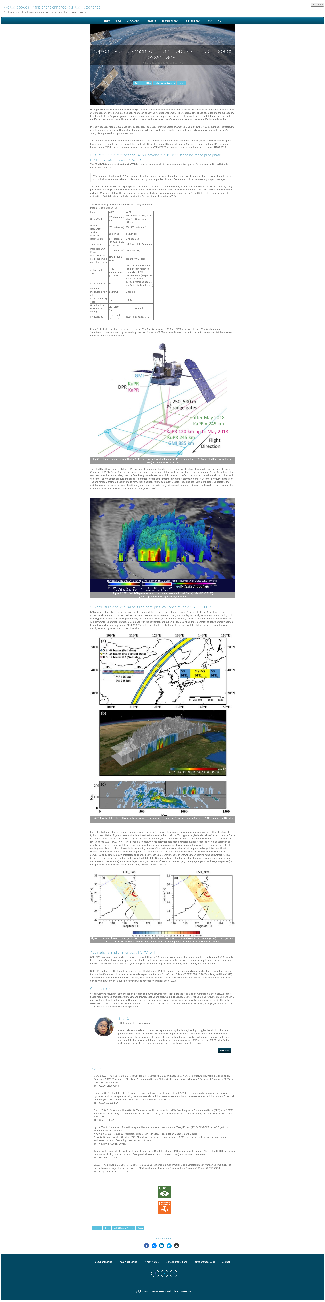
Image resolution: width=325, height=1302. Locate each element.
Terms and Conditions (176, 1261)
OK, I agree (317, 4)
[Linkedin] (161, 1245)
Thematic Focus (170, 20)
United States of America (165, 83)
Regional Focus (193, 20)
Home (107, 20)
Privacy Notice (151, 1261)
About (118, 20)
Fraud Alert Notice (128, 1261)
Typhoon (138, 83)
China (148, 83)
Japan (181, 83)
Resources (150, 20)
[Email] (176, 1245)
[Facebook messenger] (154, 1245)
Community (133, 20)
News (210, 20)
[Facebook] (146, 1245)
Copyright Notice (103, 1261)
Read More (224, 1050)
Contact (226, 1261)
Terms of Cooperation (205, 1261)
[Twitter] (169, 1245)
